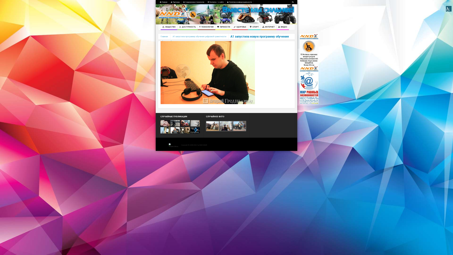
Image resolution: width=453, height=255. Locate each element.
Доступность (189, 27)
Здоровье (241, 27)
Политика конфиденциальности (240, 2)
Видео (284, 27)
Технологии (207, 27)
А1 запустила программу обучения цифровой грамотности (199, 36)
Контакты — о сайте (217, 2)
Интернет (270, 27)
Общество (170, 27)
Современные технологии (194, 2)
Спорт (255, 27)
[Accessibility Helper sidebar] (449, 9)
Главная (164, 2)
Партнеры (176, 2)
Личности (225, 27)
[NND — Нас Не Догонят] (177, 14)
